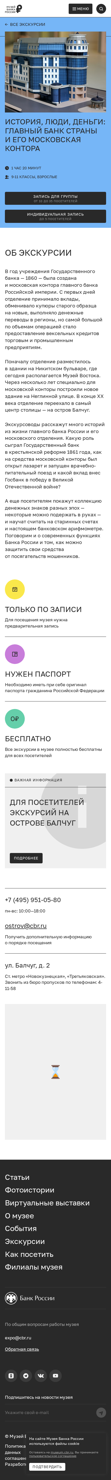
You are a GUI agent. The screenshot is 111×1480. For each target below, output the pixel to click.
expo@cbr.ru (18, 1337)
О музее (19, 1215)
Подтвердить (47, 1467)
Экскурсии (25, 1241)
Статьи (17, 1177)
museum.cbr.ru (62, 1452)
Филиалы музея (34, 1267)
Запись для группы (55, 198)
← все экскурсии (25, 24)
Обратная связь (22, 1349)
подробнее (26, 858)
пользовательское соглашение (52, 1456)
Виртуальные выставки (47, 1202)
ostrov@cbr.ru (26, 925)
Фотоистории (29, 1189)
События (21, 1228)
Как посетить (29, 1254)
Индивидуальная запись (55, 216)
